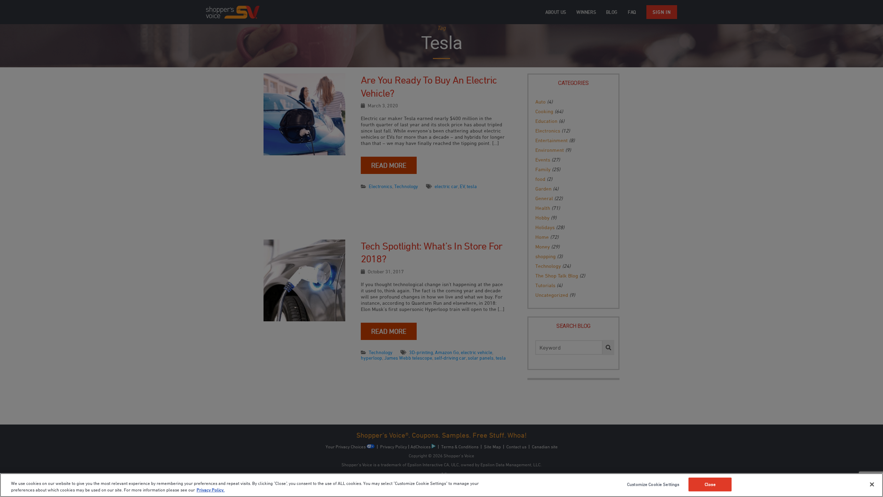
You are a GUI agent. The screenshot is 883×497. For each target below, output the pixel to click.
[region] (441, 485)
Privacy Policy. (211, 490)
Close (710, 484)
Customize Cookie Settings (653, 484)
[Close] (872, 484)
